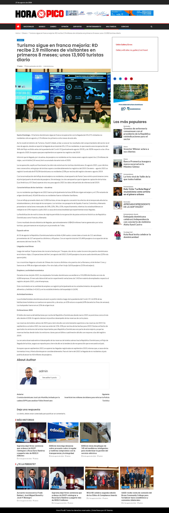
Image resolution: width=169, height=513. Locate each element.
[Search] (151, 26)
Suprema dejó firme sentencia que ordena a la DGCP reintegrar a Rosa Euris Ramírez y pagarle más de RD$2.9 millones (31, 451)
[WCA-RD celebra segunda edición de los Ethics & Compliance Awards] (102, 478)
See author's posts (49, 377)
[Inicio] (18, 26)
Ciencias (125, 26)
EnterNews (96, 510)
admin (21, 66)
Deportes (77, 26)
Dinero (53, 26)
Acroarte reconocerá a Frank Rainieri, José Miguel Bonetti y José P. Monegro (30, 495)
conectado (38, 413)
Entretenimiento (94, 26)
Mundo (42, 26)
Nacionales (29, 26)
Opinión (64, 26)
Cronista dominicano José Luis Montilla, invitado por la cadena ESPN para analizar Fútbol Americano (38, 397)
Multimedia (111, 26)
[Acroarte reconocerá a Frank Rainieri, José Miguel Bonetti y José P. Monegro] (32, 478)
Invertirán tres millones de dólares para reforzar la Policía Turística (86, 397)
